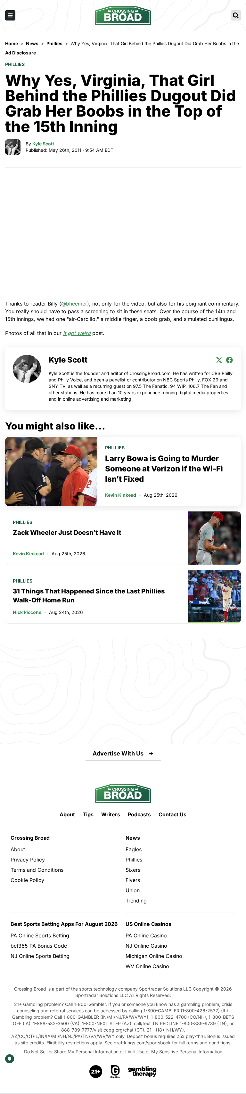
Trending (136, 900)
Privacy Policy (28, 859)
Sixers (133, 870)
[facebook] (229, 360)
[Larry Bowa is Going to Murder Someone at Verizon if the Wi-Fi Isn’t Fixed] (51, 471)
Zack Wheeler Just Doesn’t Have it (67, 532)
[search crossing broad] (236, 15)
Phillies (15, 64)
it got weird (77, 333)
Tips (88, 814)
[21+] (96, 1071)
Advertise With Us (118, 753)
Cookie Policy (27, 880)
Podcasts (139, 814)
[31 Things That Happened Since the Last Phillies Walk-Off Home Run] (214, 596)
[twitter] (219, 360)
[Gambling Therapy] (142, 1071)
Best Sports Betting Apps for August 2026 (64, 924)
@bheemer (74, 303)
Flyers (133, 880)
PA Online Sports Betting (40, 935)
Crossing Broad (30, 838)
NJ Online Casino (146, 946)
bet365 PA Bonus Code (39, 946)
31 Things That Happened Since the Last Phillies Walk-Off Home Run (89, 595)
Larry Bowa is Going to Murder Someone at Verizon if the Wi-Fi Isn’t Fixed (164, 469)
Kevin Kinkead (120, 495)
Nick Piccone (27, 612)
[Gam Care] (115, 1071)
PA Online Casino (146, 935)
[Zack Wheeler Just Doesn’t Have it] (214, 538)
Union (133, 890)
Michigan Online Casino (154, 956)
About (67, 814)
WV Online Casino (147, 966)
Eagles (134, 849)
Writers (110, 814)
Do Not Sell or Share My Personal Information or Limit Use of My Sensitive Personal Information (123, 1051)
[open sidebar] (10, 15)
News (133, 838)
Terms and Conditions (37, 870)
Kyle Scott (43, 143)
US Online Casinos (148, 924)
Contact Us (172, 814)
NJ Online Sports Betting (40, 956)
